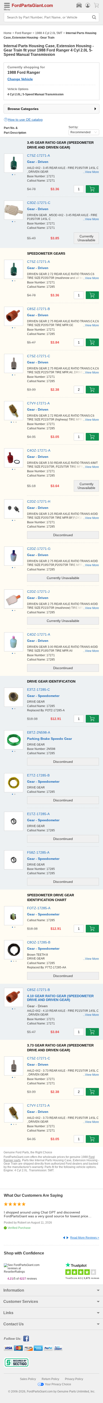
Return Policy (50, 1379)
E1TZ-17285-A (38, 814)
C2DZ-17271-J (38, 591)
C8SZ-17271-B (38, 309)
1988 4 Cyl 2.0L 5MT (48, 33)
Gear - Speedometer (43, 696)
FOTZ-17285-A (38, 908)
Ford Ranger (23, 33)
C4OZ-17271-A (38, 450)
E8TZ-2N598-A (38, 732)
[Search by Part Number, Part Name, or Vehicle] (94, 17)
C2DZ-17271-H (38, 501)
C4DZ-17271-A (38, 634)
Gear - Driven (37, 162)
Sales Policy (28, 1379)
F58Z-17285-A (38, 852)
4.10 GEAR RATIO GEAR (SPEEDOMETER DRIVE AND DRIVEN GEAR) (60, 998)
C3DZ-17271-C (38, 203)
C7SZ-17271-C (38, 356)
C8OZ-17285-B (38, 942)
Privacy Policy (74, 1379)
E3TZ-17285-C (38, 689)
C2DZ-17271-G (39, 549)
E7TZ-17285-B (38, 775)
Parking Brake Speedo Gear (49, 739)
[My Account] (88, 5)
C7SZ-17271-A (38, 155)
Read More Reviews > (84, 1237)
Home (7, 33)
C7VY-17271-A (38, 403)
